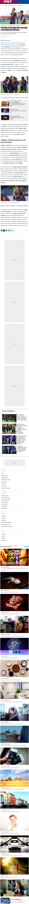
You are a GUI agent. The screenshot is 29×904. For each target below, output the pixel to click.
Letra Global (4, 508)
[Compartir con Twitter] (4, 231)
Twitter (3, 536)
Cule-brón (3, 484)
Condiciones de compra (6, 526)
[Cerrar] (27, 899)
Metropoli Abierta (5, 500)
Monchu (9, 167)
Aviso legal (3, 520)
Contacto (3, 518)
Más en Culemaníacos (8, 411)
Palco (2, 473)
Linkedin (3, 538)
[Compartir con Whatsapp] (7, 230)
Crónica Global (4, 495)
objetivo (14, 45)
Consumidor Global (5, 497)
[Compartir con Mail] (11, 230)
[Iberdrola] (20, 6)
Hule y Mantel (4, 506)
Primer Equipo (4, 475)
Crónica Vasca (4, 502)
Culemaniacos (4, 477)
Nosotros (3, 516)
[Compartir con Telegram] (9, 230)
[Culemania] (16, 1)
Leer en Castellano (4, 3)
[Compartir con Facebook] (2, 230)
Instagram (3, 540)
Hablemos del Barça (5, 479)
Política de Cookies (5, 524)
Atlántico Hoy (4, 504)
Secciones (3, 486)
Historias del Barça (5, 488)
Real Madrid (4, 481)
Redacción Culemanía (5, 40)
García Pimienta (20, 130)
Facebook (3, 534)
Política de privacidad (6, 522)
